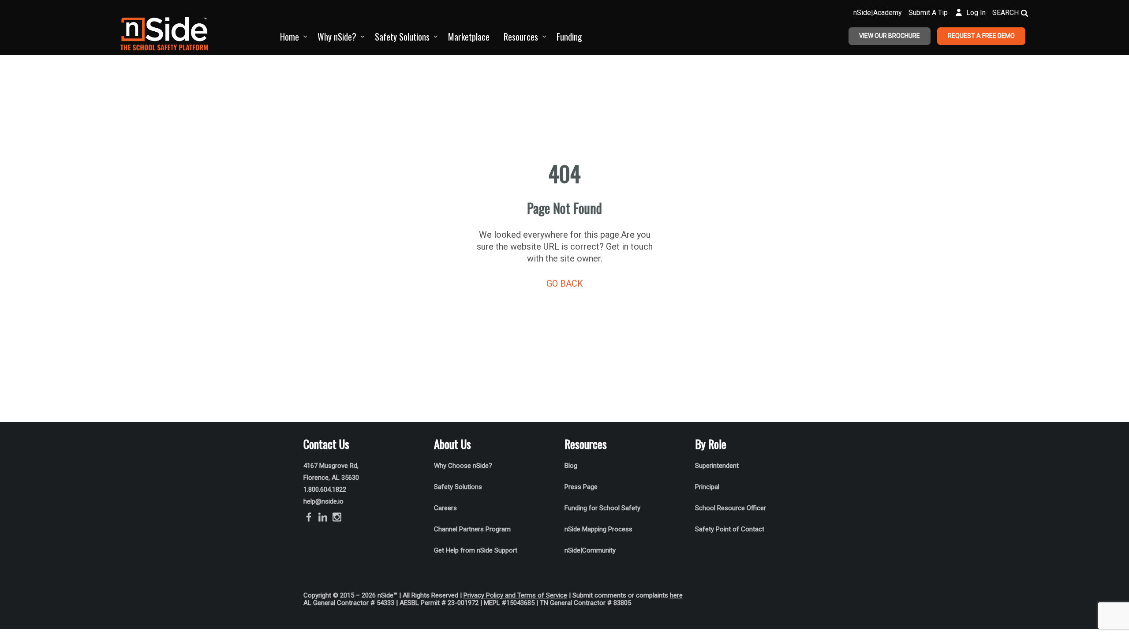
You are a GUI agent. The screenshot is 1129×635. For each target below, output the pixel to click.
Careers (445, 508)
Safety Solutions (402, 36)
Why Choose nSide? (464, 466)
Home (289, 36)
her (674, 595)
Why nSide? (337, 36)
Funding (569, 36)
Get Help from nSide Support (475, 550)
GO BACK (564, 283)
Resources (521, 36)
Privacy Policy (483, 595)
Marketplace (469, 36)
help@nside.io (323, 501)
